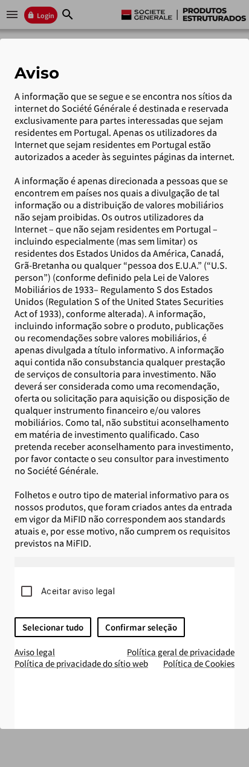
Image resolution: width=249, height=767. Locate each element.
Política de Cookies (198, 663)
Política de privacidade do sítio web (81, 663)
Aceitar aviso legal (78, 591)
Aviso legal (35, 652)
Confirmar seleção (141, 627)
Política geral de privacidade (180, 652)
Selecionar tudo (52, 627)
